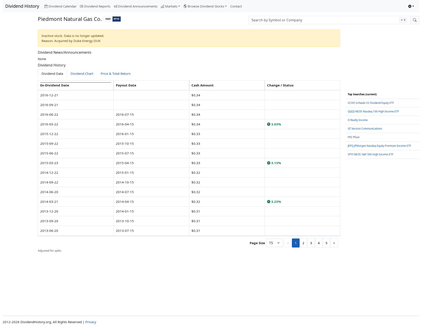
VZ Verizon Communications (365, 128)
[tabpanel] (189, 166)
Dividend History (22, 6)
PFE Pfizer (354, 137)
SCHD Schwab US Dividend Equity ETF (371, 103)
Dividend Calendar (62, 6)
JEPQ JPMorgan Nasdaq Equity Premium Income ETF (379, 146)
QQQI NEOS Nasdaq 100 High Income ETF (373, 111)
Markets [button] (171, 6)
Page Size (257, 243)
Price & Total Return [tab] (116, 73)
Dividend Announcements (137, 6)
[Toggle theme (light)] (411, 6)
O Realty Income (358, 120)
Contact (236, 6)
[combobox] (329, 20)
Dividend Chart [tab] (82, 73)
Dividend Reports (97, 6)
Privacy (90, 322)
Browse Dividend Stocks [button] (206, 6)
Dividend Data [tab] (52, 73)
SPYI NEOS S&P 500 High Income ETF (370, 154)
